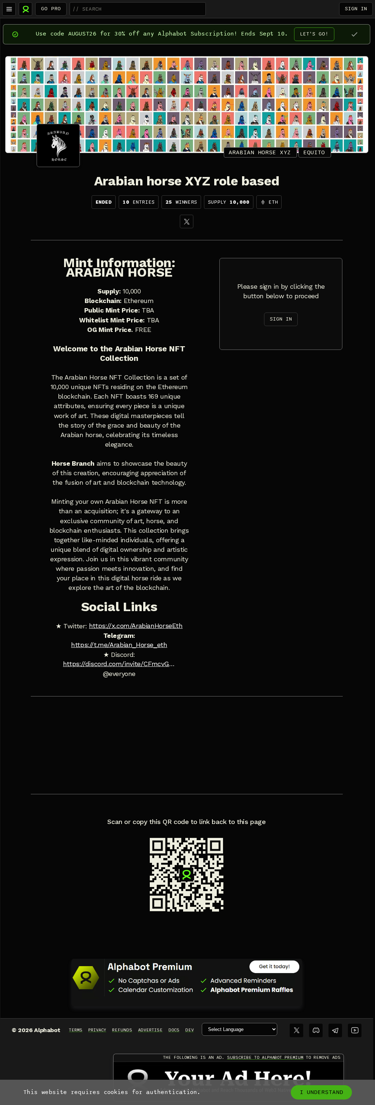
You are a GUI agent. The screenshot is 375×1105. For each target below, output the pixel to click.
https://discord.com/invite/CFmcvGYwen (119, 664)
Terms (75, 1029)
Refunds (122, 1029)
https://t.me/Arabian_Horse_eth (119, 645)
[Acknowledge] (354, 34)
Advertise (150, 1029)
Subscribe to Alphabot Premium (265, 1057)
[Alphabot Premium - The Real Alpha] (186, 977)
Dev (189, 1029)
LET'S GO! (314, 34)
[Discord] (316, 1030)
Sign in (356, 8)
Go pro (51, 8)
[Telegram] (335, 1030)
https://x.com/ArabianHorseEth (136, 625)
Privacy (97, 1029)
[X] (186, 221)
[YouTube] (354, 1030)
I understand (321, 1092)
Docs (173, 1029)
